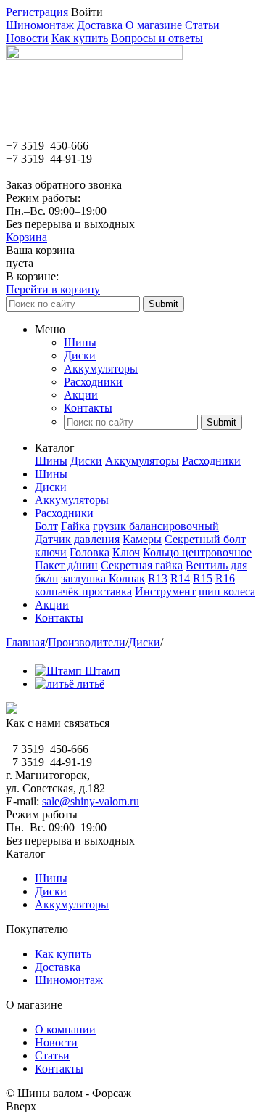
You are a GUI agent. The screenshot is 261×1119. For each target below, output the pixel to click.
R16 (225, 578)
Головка (89, 552)
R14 (180, 578)
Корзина (26, 237)
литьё (90, 683)
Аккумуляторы (101, 368)
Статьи (202, 25)
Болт (46, 526)
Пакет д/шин (66, 565)
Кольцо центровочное (197, 552)
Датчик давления (77, 539)
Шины (80, 342)
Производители (86, 642)
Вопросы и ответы (157, 38)
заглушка (85, 578)
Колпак (127, 578)
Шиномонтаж (40, 25)
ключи (51, 552)
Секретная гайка (142, 565)
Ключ (126, 552)
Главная (25, 642)
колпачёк (58, 591)
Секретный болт (205, 539)
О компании (65, 1029)
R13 (157, 578)
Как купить (79, 38)
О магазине (153, 25)
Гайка (75, 526)
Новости (27, 38)
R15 (202, 578)
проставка (107, 591)
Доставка (100, 25)
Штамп (102, 670)
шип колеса (227, 591)
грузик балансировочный (156, 526)
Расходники (93, 381)
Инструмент (165, 591)
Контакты (88, 408)
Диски (80, 355)
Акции (81, 394)
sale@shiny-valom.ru (90, 801)
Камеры (142, 539)
